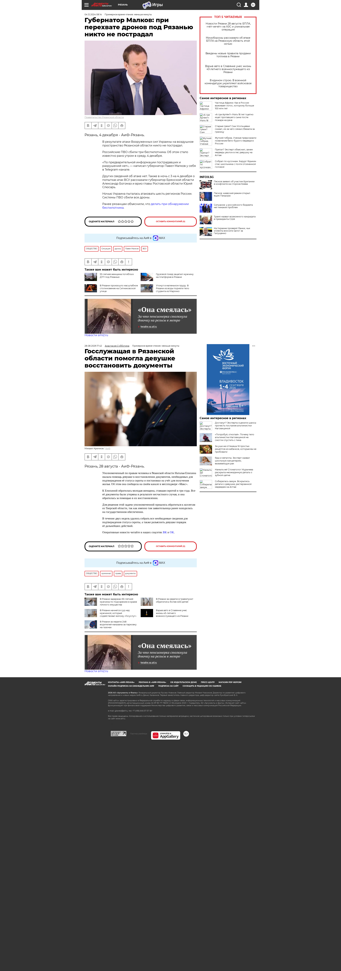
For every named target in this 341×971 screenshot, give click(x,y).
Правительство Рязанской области (104, 117)
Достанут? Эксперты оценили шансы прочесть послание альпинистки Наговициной (235, 425)
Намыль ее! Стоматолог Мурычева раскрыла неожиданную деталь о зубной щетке (234, 472)
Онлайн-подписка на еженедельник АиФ (131, 686)
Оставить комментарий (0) (170, 221)
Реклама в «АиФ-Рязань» (152, 682)
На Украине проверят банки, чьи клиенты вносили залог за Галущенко (232, 231)
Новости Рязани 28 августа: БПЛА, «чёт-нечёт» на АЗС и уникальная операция (228, 26)
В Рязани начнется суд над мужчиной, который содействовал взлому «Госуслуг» (118, 613)
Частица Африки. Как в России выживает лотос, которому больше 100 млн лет (234, 105)
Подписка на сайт (168, 686)
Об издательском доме (183, 682)
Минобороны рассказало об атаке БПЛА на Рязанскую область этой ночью (228, 40)
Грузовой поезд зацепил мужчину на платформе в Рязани (175, 275)
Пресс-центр (208, 682)
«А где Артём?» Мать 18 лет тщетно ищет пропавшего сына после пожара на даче (234, 117)
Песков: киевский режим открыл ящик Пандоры (232, 194)
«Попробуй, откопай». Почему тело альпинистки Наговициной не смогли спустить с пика (234, 437)
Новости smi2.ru (96, 335)
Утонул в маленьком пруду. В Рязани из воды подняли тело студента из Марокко (172, 288)
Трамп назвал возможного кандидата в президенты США (235, 217)
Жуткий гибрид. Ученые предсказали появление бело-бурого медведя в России (235, 141)
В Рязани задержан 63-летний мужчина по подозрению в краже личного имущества (118, 602)
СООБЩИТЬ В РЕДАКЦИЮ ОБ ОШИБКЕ (202, 686)
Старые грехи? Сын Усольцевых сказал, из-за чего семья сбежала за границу (235, 129)
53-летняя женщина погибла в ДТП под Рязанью (117, 275)
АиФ (107, 448)
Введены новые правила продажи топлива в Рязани (228, 55)
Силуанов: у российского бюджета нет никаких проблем (233, 206)
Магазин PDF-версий (230, 682)
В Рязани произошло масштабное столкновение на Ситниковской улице (119, 288)
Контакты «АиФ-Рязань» (121, 682)
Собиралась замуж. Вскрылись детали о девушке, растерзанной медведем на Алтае (233, 484)
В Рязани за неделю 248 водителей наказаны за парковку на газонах (118, 624)
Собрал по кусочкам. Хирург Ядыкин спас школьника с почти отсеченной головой (235, 164)
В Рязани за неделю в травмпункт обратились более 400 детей (174, 600)
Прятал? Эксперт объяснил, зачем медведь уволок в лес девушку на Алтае (234, 152)
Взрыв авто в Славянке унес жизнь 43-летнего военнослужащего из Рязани (228, 69)
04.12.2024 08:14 (93, 14)
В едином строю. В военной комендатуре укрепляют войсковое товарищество (228, 83)
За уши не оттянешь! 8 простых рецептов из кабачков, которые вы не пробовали (235, 449)
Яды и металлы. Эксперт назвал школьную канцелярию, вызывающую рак (232, 461)
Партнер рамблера (138, 734)
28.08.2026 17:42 (93, 345)
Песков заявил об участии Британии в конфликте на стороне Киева (234, 182)
